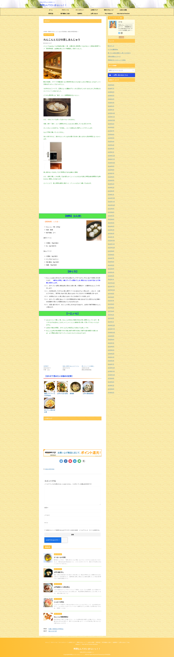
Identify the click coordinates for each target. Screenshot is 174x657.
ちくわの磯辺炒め (113, 49)
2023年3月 (111, 230)
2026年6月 (111, 92)
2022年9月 (111, 251)
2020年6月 (111, 346)
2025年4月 (111, 141)
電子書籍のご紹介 (65, 13)
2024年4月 (111, 184)
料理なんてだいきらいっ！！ (53, 5)
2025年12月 (111, 113)
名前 (46, 507)
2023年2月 (111, 233)
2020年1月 (111, 364)
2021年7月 (111, 300)
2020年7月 (111, 343)
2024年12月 (111, 155)
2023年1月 (111, 237)
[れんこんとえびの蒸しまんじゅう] (75, 461)
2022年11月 (111, 244)
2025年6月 (111, 134)
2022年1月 (111, 279)
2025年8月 (111, 127)
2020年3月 (111, 357)
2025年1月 (111, 152)
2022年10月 (111, 247)
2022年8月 (111, 254)
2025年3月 (111, 145)
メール (46, 515)
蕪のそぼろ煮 (52, 631)
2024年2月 (111, 191)
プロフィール (65, 10)
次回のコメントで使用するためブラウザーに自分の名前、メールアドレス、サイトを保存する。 (73, 530)
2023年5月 (111, 223)
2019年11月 (111, 371)
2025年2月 (111, 148)
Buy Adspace (109, 13)
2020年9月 (111, 336)
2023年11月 (111, 201)
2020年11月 (111, 329)
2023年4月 (111, 226)
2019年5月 (111, 392)
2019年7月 (111, 385)
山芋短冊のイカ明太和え (62, 587)
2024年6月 (111, 177)
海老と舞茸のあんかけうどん (71, 366)
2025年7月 (111, 131)
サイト (46, 522)
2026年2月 (111, 106)
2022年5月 (111, 265)
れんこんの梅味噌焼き (61, 617)
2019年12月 (111, 368)
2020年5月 (111, 350)
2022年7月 (111, 258)
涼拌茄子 (46, 366)
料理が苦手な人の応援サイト (87, 652)
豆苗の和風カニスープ (114, 56)
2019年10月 (111, 375)
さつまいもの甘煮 (60, 557)
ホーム (51, 10)
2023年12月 (111, 198)
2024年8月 (111, 170)
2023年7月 (111, 215)
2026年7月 (111, 88)
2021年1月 (111, 322)
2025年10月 (111, 120)
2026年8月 (111, 85)
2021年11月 (111, 286)
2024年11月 (111, 159)
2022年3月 (111, 272)
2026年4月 (111, 99)
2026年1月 (111, 109)
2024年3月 (111, 187)
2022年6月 (111, 261)
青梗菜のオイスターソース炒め (117, 60)
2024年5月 (111, 180)
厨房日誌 (50, 13)
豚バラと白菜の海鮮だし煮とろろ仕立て (119, 53)
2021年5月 (111, 307)
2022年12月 (111, 240)
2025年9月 (111, 124)
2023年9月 (111, 208)
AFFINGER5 (107, 654)
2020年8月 (111, 339)
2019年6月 (111, 389)
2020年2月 (111, 360)
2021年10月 (111, 290)
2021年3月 (111, 314)
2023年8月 (111, 212)
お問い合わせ (94, 13)
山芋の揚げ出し (59, 572)
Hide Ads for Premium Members (123, 14)
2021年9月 (111, 293)
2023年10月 (111, 205)
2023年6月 (111, 219)
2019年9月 (111, 378)
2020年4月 (111, 353)
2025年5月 (111, 138)
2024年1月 (111, 194)
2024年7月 (111, 173)
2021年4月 (111, 311)
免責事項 (79, 13)
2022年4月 (111, 269)
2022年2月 (111, 276)
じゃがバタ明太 (59, 602)
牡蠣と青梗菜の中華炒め (55, 629)
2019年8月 (111, 382)
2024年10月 (111, 162)
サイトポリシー (80, 10)
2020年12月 (111, 325)
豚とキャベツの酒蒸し (88, 366)
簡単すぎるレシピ (108, 10)
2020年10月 (111, 332)
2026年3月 (111, 102)
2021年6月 (111, 304)
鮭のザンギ (111, 46)
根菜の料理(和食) (49, 469)
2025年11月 (111, 116)
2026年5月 (111, 95)
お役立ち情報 (123, 10)
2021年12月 (111, 283)
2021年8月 (111, 297)
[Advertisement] (73, 199)
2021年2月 (111, 318)
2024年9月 (111, 166)
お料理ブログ (94, 10)
